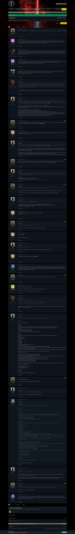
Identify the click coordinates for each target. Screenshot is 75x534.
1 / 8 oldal (23, 504)
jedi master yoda (12, 289)
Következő (18, 504)
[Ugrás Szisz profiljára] (13, 99)
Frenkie (13, 269)
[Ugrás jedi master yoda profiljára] (13, 287)
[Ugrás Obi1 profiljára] (13, 132)
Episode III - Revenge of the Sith (25, 20)
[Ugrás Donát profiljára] (13, 81)
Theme (45, 528)
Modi (13, 43)
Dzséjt (13, 53)
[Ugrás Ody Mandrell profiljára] (9, 20)
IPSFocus (48, 528)
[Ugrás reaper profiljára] (13, 71)
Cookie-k (24, 528)
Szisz (12, 101)
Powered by (62, 528)
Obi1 (12, 135)
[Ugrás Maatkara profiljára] (13, 61)
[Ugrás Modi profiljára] (13, 40)
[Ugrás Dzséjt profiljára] (13, 51)
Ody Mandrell (13, 20)
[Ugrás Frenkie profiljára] (13, 266)
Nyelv (10, 528)
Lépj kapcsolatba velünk (19, 528)
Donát (13, 84)
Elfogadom (64, 532)
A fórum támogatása (12, 15)
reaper (13, 74)
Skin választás (13, 528)
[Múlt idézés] (18, 36)
